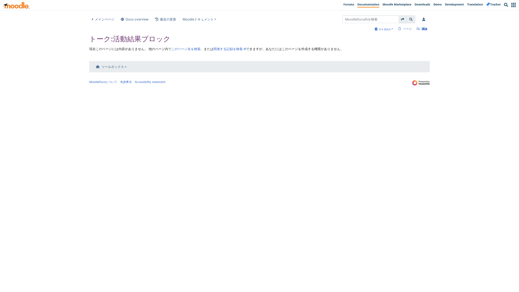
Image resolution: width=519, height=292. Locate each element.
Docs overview (137, 19)
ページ (407, 28)
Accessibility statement (150, 82)
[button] (513, 5)
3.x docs (383, 29)
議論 (424, 28)
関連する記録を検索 (228, 49)
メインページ (104, 19)
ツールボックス (112, 67)
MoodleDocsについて (103, 82)
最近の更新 (168, 19)
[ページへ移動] (403, 19)
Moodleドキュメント (198, 19)
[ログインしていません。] (424, 19)
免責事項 (126, 82)
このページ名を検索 (186, 49)
